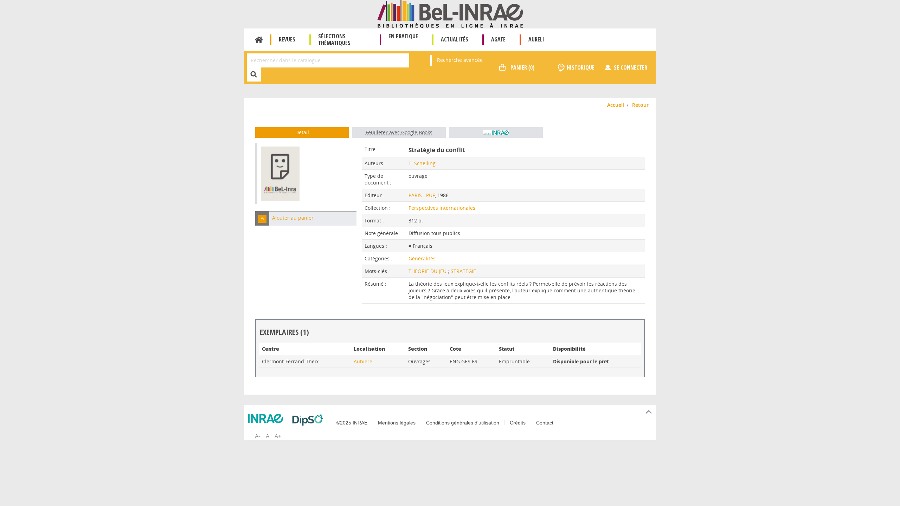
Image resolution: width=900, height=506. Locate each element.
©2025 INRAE (351, 423)
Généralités (422, 258)
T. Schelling (422, 163)
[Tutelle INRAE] (267, 418)
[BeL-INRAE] (450, 13)
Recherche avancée (460, 60)
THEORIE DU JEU (428, 271)
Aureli (536, 39)
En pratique (403, 36)
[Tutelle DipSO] (309, 420)
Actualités (454, 39)
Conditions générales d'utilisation (462, 423)
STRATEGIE (463, 271)
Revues (287, 39)
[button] (262, 218)
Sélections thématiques (334, 39)
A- (257, 436)
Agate (498, 39)
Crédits (518, 423)
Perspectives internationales (442, 208)
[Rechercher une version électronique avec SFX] (496, 132)
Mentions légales (397, 423)
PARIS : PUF (422, 195)
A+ (278, 436)
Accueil (259, 39)
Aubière (363, 361)
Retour (640, 105)
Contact (544, 423)
